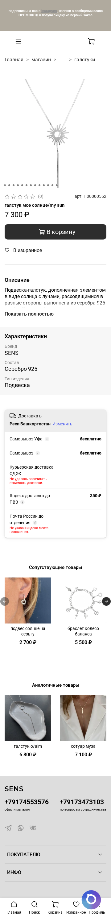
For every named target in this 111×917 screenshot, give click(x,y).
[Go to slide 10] (44, 185)
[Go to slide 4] (18, 185)
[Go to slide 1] (5, 185)
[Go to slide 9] (39, 185)
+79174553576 (27, 802)
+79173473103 (82, 802)
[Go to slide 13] (57, 185)
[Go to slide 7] (31, 185)
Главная (14, 60)
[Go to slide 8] (35, 185)
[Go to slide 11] (48, 185)
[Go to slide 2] (9, 185)
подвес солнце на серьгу (27, 631)
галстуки (84, 60)
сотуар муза (83, 746)
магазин (41, 60)
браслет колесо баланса (83, 631)
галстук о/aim (28, 746)
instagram (49, 11)
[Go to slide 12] (52, 185)
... (62, 60)
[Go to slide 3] (13, 185)
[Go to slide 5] (22, 185)
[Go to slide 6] (26, 185)
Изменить (62, 423)
